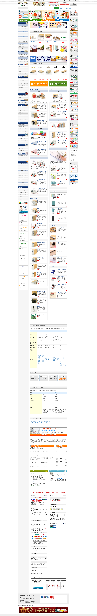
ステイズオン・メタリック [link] (23, 173)
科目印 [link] (39, 359)
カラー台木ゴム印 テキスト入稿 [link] (23, 33)
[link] (35, 15)
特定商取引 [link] (21, 250)
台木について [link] (22, 220)
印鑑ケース (61, 8)
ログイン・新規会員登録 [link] (23, 260)
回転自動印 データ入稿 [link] (22, 95)
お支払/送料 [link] (21, 246)
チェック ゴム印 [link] (21, 107)
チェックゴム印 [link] (62, 361)
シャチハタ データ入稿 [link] (22, 140)
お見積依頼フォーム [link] (23, 271)
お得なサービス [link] (22, 263)
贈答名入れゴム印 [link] (41, 361)
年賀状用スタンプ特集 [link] (22, 192)
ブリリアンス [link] (21, 179)
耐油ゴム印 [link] (39, 363)
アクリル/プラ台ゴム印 (23, 36)
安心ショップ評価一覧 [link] (23, 285)
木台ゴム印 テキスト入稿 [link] (23, 26)
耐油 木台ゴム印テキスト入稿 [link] (23, 124)
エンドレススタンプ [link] (22, 150)
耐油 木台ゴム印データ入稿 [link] (23, 126)
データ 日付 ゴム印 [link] (22, 146)
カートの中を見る (64, 4)
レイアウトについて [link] (23, 238)
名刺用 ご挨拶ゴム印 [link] (22, 90)
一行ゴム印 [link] (21, 196)
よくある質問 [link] (22, 268)
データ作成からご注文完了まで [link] (23, 230)
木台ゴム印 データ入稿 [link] (22, 28)
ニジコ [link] (20, 168)
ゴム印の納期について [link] (23, 224)
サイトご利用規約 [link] (22, 253)
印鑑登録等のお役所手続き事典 (73, 155)
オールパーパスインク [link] (22, 175)
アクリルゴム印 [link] (40, 356)
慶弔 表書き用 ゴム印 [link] (22, 85)
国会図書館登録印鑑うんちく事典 (73, 152)
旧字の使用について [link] (23, 240)
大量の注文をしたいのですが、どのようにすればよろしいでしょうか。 (42, 421)
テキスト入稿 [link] (40, 331)
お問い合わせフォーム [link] (23, 273)
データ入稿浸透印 (23, 43)
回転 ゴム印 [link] (21, 148)
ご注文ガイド (61, 0)
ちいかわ (65, 8)
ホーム (77, 0)
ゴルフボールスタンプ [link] (22, 119)
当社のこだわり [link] (22, 278)
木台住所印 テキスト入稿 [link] (23, 54)
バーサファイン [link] (21, 177)
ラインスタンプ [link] (62, 364)
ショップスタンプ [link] (63, 365)
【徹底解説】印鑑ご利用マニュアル (73, 157)
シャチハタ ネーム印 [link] (22, 136)
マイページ (66, 0)
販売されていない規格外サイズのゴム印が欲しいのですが (40, 422)
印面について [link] (22, 218)
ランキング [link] (21, 222)
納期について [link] (22, 248)
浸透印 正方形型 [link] (21, 46)
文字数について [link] (22, 236)
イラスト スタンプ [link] (22, 110)
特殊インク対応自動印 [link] (22, 128)
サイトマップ (72, 0)
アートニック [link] (21, 165)
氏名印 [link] (39, 358)
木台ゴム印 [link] (39, 354)
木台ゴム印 (23, 24)
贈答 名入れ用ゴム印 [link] (22, 71)
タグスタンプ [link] (62, 363)
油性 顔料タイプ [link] (23, 155)
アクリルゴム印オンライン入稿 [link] (23, 41)
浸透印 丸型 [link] (21, 48)
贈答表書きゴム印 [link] (63, 358)
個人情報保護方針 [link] (22, 255)
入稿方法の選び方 (24, 20)
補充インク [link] (21, 97)
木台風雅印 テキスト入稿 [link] (23, 102)
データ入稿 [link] (54, 331)
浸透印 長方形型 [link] (21, 44)
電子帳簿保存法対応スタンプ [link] (23, 199)
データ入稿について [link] (23, 228)
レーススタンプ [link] (62, 362)
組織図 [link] (21, 281)
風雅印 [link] (39, 362)
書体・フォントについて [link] (23, 234)
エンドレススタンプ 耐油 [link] (23, 131)
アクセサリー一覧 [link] (22, 184)
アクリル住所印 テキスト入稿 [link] (23, 56)
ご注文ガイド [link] (22, 244)
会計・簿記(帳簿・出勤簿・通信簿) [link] (23, 83)
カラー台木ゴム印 (23, 31)
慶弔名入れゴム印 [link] (41, 360)
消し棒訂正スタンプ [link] (22, 78)
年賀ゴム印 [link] (62, 366)
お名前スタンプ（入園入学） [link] (23, 73)
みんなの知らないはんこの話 (73, 160)
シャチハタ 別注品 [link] (22, 138)
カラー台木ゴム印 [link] (41, 355)
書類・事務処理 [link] (21, 80)
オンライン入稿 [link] (47, 331)
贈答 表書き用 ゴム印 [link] (22, 87)
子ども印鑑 (69, 8)
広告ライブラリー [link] (22, 287)
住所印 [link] (39, 357)
